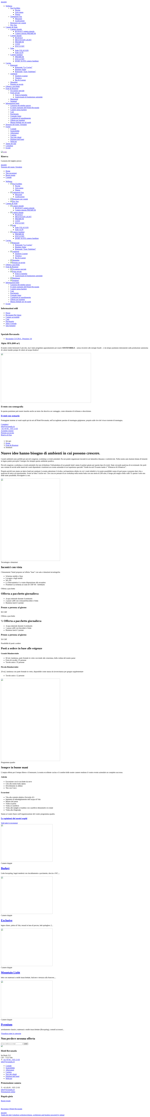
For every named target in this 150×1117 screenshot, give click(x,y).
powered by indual (42, 1115)
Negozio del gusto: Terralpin (11, 167)
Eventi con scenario (10, 416)
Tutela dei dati (6, 1115)
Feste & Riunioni (12, 445)
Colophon (16, 1115)
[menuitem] (77, 15)
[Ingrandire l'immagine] (46, 402)
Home (8, 443)
